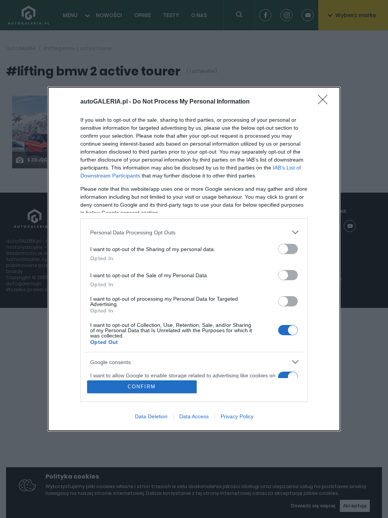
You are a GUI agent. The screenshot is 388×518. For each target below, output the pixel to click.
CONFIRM (142, 386)
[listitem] (194, 232)
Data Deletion (151, 416)
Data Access (194, 416)
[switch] (288, 249)
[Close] (325, 102)
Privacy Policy (237, 416)
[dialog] (194, 259)
